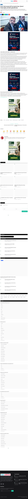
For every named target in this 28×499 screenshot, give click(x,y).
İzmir (4, 295)
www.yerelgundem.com (3, 97)
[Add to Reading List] (27, 14)
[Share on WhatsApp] (4, 14)
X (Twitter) (3, 236)
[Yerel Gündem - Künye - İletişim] (16, 477)
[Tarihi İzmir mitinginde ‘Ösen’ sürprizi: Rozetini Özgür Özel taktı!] (2, 252)
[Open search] (27, 1)
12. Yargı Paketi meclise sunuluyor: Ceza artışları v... (6, 198)
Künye (26, 497)
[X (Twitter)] (1, 484)
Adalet (1, 298)
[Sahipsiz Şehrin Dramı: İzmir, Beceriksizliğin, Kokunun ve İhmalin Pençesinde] (2, 245)
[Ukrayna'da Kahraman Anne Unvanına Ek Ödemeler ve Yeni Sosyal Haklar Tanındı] (2, 241)
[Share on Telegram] (7, 14)
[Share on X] (2, 14)
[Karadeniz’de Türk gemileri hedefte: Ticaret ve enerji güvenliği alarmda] (14, 267)
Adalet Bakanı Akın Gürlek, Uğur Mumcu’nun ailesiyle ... (6, 173)
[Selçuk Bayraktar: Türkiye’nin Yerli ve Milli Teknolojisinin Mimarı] (16, 480)
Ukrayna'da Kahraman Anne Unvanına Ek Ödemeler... (11, 240)
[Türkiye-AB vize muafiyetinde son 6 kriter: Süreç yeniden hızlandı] (2, 291)
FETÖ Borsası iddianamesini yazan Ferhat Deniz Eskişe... (20, 173)
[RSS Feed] (5, 140)
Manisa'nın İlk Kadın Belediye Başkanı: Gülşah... (23, 483)
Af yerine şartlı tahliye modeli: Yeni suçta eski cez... (20, 198)
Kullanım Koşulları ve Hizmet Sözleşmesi (22, 496)
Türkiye (12, 295)
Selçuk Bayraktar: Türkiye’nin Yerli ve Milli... (23, 479)
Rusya (17, 295)
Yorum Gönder (24, 211)
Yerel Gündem (6, 136)
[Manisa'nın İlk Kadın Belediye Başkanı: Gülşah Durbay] (16, 484)
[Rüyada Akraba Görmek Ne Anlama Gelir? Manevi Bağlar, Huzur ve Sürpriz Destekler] (2, 255)
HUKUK (3, 3)
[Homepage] (14, 1)
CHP (6, 295)
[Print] (25, 14)
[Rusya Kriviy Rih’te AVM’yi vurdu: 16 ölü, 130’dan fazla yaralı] (2, 284)
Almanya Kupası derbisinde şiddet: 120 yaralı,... (10, 279)
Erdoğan (15, 295)
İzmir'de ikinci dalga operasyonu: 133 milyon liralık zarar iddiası (20, 125)
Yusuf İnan (6, 280)
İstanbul (26, 295)
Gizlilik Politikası (23, 497)
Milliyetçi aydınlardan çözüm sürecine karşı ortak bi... (6, 185)
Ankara (20, 295)
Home (1, 3)
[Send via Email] (9, 14)
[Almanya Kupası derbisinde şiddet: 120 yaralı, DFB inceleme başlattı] (2, 280)
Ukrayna (9, 295)
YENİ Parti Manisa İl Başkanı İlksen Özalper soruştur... (19, 185)
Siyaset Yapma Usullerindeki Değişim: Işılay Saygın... (10, 247)
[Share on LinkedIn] (6, 14)
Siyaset (1, 295)
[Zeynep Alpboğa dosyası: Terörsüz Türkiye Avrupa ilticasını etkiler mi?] (2, 287)
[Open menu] (1, 1)
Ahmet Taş (6, 290)
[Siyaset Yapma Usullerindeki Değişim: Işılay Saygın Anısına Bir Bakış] (2, 248)
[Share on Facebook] (1, 14)
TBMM (23, 295)
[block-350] (14, 41)
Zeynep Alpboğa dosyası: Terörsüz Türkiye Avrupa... (10, 286)
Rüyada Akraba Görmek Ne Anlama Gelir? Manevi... (10, 254)
